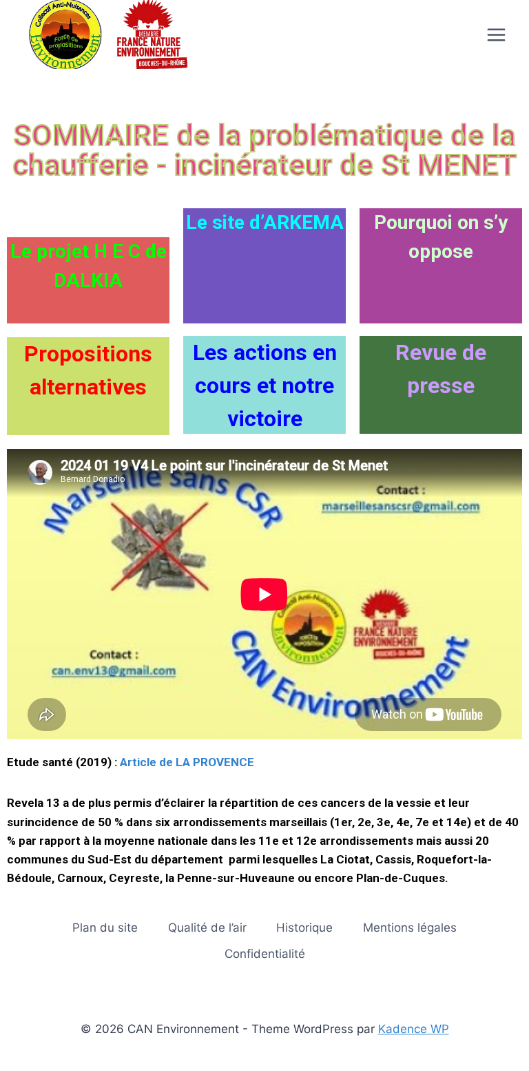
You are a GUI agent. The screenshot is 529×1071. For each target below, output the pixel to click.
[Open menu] (495, 34)
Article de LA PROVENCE (187, 762)
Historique (304, 927)
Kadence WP (413, 1029)
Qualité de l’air (207, 927)
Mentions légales (410, 927)
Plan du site (105, 927)
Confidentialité (265, 954)
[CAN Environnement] (103, 34)
